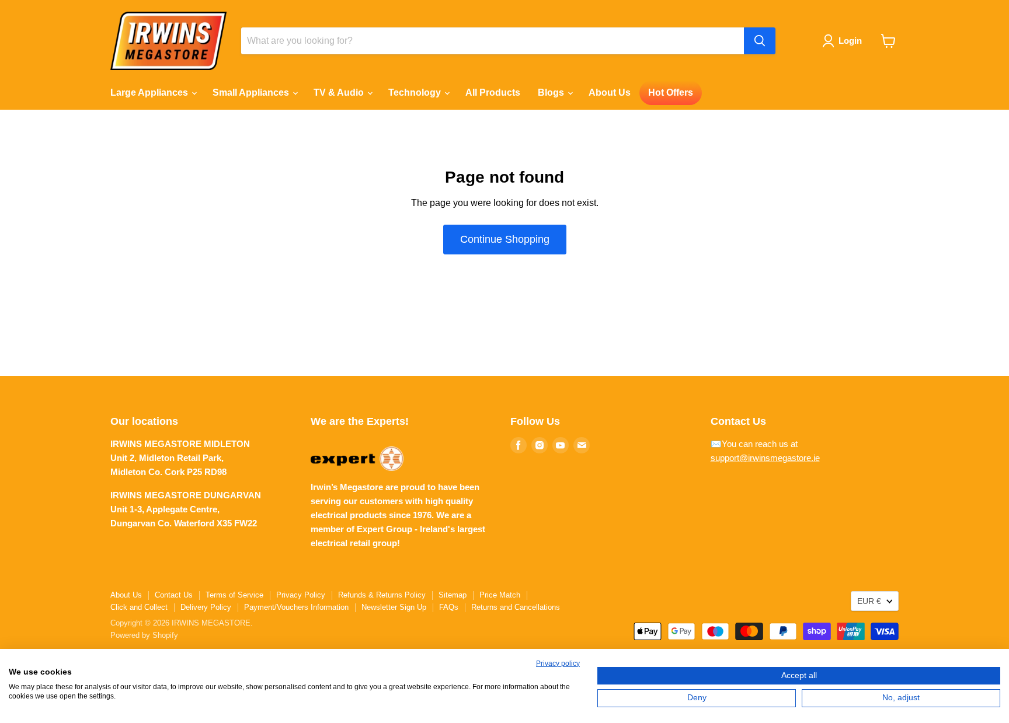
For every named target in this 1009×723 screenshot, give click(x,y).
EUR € (869, 601)
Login (850, 41)
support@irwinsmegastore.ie (765, 458)
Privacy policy (558, 663)
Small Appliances (252, 92)
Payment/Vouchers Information (296, 607)
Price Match (499, 595)
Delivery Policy (205, 607)
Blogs (552, 92)
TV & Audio (340, 92)
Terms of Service (234, 595)
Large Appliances (150, 92)
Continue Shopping (504, 239)
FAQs (448, 607)
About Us (610, 92)
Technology (415, 92)
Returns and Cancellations (515, 607)
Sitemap (453, 595)
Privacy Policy (300, 595)
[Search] (759, 40)
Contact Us (174, 595)
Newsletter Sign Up (393, 607)
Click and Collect (139, 607)
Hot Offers (670, 92)
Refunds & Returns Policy (382, 595)
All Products (492, 92)
